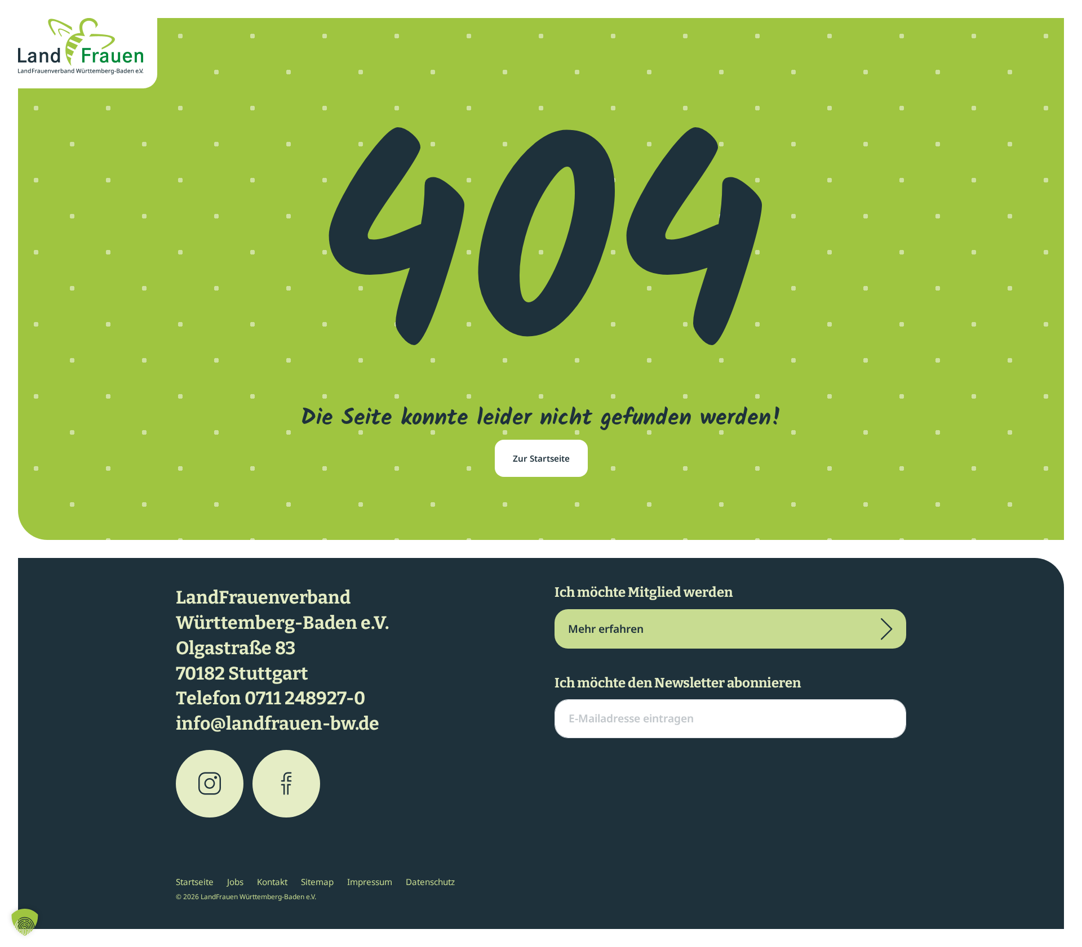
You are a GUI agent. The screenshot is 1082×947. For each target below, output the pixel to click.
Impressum (369, 881)
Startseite (195, 881)
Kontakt (272, 881)
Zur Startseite (541, 458)
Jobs (235, 881)
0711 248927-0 (305, 698)
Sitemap (317, 881)
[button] (25, 922)
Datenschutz (430, 881)
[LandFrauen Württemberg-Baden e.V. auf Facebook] (286, 784)
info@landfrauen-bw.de (277, 723)
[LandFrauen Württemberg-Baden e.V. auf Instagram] (209, 784)
